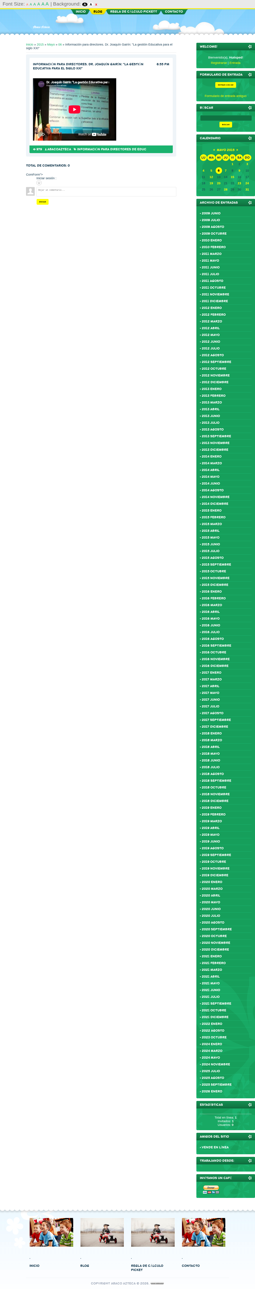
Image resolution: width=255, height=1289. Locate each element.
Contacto (191, 1266)
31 (247, 189)
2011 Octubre (214, 288)
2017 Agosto (212, 713)
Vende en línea (215, 1147)
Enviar (42, 202)
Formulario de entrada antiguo (225, 96)
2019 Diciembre (215, 875)
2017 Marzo (212, 679)
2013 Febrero (214, 396)
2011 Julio (210, 274)
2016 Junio (211, 625)
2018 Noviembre (216, 794)
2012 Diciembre (215, 382)
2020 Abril (211, 895)
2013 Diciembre (215, 450)
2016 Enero (212, 592)
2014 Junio (211, 483)
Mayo (51, 44)
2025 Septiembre (217, 1085)
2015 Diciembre (215, 585)
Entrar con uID (225, 85)
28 (225, 189)
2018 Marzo (212, 740)
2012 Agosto (213, 355)
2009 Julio (211, 220)
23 (239, 183)
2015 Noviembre (216, 578)
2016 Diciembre (215, 666)
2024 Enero (212, 1044)
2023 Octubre (214, 1037)
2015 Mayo (210, 537)
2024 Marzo (212, 1051)
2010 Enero (212, 240)
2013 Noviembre (216, 443)
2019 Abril (211, 828)
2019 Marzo (212, 821)
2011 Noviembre (215, 294)
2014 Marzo (212, 463)
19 (211, 183)
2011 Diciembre (215, 301)
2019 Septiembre (216, 855)
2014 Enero (212, 456)
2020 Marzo (212, 889)
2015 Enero (212, 510)
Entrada (235, 63)
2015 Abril (211, 531)
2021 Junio (211, 990)
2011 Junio (211, 267)
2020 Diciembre (215, 949)
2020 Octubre (214, 936)
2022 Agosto (213, 1031)
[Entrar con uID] (39, 182)
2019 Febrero (214, 814)
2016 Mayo (211, 619)
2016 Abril (211, 612)
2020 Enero (212, 882)
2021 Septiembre (216, 1004)
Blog (84, 1266)
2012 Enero (212, 308)
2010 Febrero (214, 247)
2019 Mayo (210, 835)
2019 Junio (211, 841)
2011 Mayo (210, 261)
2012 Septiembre (216, 362)
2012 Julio (211, 348)
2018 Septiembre (216, 781)
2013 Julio (210, 423)
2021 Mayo (211, 983)
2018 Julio (211, 767)
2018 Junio (211, 760)
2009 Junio (211, 213)
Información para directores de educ (111, 149)
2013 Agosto (213, 429)
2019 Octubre (214, 862)
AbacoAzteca (59, 149)
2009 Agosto (213, 227)
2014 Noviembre (216, 497)
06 (60, 44)
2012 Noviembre (216, 375)
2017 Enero (211, 673)
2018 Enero (212, 733)
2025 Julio (211, 1071)
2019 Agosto (213, 848)
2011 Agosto (212, 281)
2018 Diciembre (215, 801)
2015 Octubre (214, 571)
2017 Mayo (210, 693)
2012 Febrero (214, 315)
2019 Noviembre (216, 868)
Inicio (29, 44)
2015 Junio (211, 544)
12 (211, 177)
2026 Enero (212, 1091)
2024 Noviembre (216, 1064)
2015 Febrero (214, 517)
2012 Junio (211, 342)
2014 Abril (211, 470)
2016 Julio (211, 632)
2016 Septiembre (216, 646)
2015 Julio (210, 551)
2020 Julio (211, 916)
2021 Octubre (214, 1010)
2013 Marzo (212, 402)
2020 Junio (211, 909)
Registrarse (219, 63)
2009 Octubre (214, 234)
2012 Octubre (214, 369)
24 (247, 183)
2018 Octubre (214, 787)
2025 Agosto (213, 1078)
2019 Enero (212, 808)
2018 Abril (211, 747)
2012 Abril (211, 328)
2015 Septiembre (216, 564)
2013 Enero (212, 389)
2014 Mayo (210, 477)
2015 (40, 44)
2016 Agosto (213, 639)
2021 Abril (211, 976)
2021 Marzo (212, 970)
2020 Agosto (213, 922)
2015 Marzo (212, 524)
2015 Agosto (213, 558)
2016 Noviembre (216, 659)
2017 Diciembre (215, 727)
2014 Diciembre (215, 504)
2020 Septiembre (217, 929)
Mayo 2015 (226, 150)
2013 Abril (211, 409)
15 (232, 177)
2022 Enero (212, 1024)
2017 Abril (210, 686)
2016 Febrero (214, 598)
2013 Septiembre (216, 436)
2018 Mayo (211, 754)
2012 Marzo (212, 321)
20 (218, 183)
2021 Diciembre (215, 1017)
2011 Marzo (212, 254)
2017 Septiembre (216, 720)
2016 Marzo (212, 605)
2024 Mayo (211, 1058)
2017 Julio (210, 706)
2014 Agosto (213, 490)
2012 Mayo (211, 335)
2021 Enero (212, 956)
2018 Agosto (213, 774)
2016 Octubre (214, 652)
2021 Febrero (214, 963)
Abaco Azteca (41, 27)
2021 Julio (211, 997)
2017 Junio (211, 700)
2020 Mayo (211, 902)
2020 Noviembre (216, 943)
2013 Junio (211, 416)
